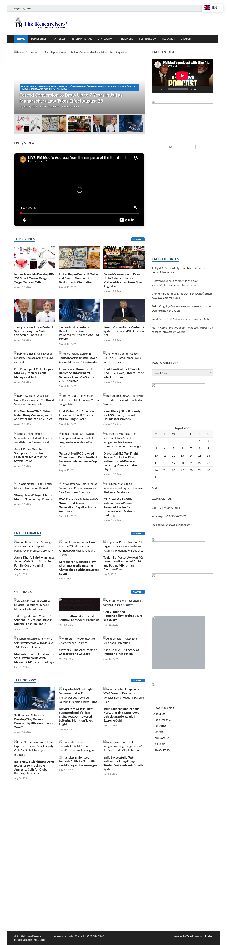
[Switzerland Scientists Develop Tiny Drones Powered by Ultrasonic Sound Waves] (79, 310)
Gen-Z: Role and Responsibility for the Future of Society (122, 615)
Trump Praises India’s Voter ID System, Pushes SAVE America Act (123, 331)
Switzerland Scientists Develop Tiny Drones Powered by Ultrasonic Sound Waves (79, 333)
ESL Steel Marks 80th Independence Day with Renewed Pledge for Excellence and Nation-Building (119, 507)
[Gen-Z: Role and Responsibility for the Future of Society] (124, 602)
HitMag (208, 936)
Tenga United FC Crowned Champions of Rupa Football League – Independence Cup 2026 (78, 459)
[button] (139, 82)
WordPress (192, 936)
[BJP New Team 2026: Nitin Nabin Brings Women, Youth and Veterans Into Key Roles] (34, 399)
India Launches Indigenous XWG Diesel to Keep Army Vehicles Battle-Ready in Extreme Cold (121, 714)
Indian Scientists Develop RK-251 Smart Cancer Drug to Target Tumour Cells (34, 278)
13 (182, 455)
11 (164, 455)
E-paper (186, 39)
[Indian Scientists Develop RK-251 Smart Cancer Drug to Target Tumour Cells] (34, 257)
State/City (105, 39)
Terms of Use (161, 737)
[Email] (222, 57)
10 (156, 455)
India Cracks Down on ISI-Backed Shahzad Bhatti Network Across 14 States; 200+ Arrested (77, 375)
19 (173, 462)
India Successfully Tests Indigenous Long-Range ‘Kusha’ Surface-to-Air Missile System (123, 763)
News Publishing (163, 707)
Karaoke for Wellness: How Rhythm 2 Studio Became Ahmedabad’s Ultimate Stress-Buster (79, 567)
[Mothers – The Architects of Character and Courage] (79, 640)
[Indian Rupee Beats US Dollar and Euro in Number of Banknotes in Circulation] (79, 257)
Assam (41, 86)
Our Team (159, 743)
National (58, 39)
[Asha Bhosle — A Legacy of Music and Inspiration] (124, 640)
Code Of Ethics (162, 719)
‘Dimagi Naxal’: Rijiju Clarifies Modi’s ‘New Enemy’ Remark (34, 497)
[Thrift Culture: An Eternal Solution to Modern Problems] (79, 604)
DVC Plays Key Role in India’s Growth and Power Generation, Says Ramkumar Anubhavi (78, 505)
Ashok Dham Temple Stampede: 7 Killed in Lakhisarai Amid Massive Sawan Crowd (31, 455)
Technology (147, 39)
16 (208, 455)
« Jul (154, 487)
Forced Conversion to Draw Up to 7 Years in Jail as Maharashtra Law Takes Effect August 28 (123, 280)
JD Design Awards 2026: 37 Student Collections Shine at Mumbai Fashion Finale (33, 620)
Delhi (68, 86)
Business (127, 39)
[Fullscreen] (208, 89)
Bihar (61, 86)
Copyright (159, 725)
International (81, 39)
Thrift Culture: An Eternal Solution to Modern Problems (79, 618)
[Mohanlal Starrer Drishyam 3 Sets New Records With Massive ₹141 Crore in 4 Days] (34, 642)
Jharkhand (111, 86)
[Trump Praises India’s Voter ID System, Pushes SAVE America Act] (124, 310)
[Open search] (211, 39)
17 (156, 462)
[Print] (222, 21)
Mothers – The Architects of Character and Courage (78, 652)
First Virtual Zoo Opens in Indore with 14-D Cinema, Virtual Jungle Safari (76, 415)
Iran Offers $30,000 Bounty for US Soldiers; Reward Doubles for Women (122, 415)
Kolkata (122, 86)
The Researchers (51, 106)
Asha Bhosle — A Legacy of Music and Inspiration (121, 652)
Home (21, 39)
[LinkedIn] (222, 50)
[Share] (222, 78)
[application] (182, 76)
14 (191, 455)
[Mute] (202, 89)
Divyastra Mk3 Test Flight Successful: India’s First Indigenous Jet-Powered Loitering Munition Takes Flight (120, 461)
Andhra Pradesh (29, 86)
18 (164, 462)
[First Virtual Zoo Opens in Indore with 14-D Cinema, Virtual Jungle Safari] (79, 399)
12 (173, 455)
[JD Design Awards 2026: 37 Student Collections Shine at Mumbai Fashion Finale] (34, 604)
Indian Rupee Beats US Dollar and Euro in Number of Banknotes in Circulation (78, 278)
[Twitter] (222, 43)
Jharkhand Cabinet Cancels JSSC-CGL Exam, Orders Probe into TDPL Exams (123, 373)
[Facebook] (222, 36)
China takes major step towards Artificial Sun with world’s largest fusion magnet (79, 761)
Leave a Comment (71, 106)
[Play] (156, 89)
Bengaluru (51, 86)
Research (168, 39)
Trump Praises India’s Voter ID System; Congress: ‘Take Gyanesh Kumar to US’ (34, 331)
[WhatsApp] (222, 64)
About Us (159, 713)
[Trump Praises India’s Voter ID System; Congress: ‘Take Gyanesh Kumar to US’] (34, 310)
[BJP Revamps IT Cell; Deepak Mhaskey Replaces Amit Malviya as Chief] (34, 357)
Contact (158, 731)
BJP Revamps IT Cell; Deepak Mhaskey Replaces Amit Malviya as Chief (33, 373)
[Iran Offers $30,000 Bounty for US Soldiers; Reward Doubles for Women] (124, 399)
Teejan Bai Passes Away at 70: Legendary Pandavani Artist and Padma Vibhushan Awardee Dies (123, 563)
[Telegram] (222, 71)
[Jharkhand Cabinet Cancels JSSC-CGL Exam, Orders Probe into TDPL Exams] (124, 357)
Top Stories (38, 39)
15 (199, 455)
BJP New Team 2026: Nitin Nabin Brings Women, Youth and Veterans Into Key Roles (33, 415)
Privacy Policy (161, 749)
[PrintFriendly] (222, 29)
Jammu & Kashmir (96, 86)
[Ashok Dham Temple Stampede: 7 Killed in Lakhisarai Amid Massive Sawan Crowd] (34, 437)
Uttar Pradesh (61, 89)
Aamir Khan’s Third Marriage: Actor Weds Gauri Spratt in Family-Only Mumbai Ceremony (34, 563)
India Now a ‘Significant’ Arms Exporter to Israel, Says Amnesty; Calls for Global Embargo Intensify (34, 767)
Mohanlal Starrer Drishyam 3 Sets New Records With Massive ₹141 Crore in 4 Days (34, 658)
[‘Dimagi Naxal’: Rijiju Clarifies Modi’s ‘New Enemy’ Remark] (34, 485)
